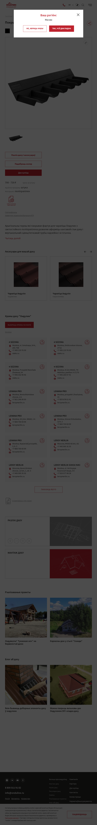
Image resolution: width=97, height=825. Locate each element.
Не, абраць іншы (34, 29)
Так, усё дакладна (61, 29)
